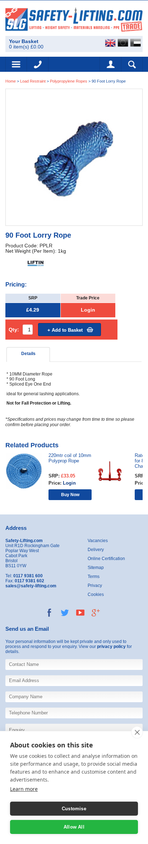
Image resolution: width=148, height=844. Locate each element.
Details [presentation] (28, 353)
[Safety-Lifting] (74, 19)
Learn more (24, 788)
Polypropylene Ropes (68, 81)
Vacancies (98, 540)
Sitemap (96, 567)
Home (10, 81)
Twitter (65, 612)
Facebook (49, 612)
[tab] (28, 354)
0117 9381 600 (37, 64)
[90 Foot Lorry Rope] (74, 157)
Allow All (74, 827)
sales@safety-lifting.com (30, 585)
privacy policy (111, 646)
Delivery (96, 549)
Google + (96, 612)
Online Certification (106, 558)
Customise (74, 808)
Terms (94, 576)
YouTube (80, 612)
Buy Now (70, 494)
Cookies (96, 594)
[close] (137, 732)
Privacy (95, 585)
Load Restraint (33, 81)
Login (88, 310)
